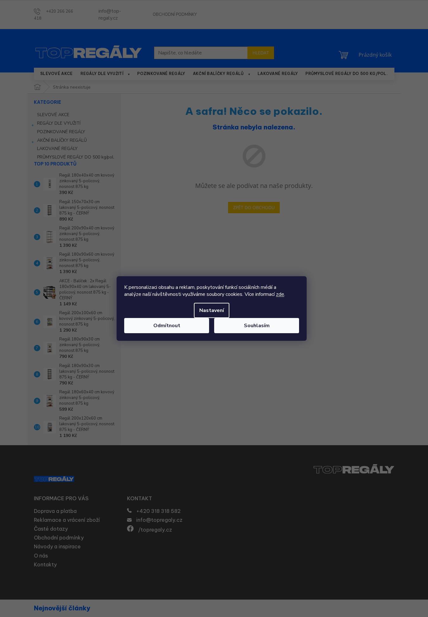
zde (280, 294)
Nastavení (211, 310)
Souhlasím (257, 325)
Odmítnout (166, 325)
